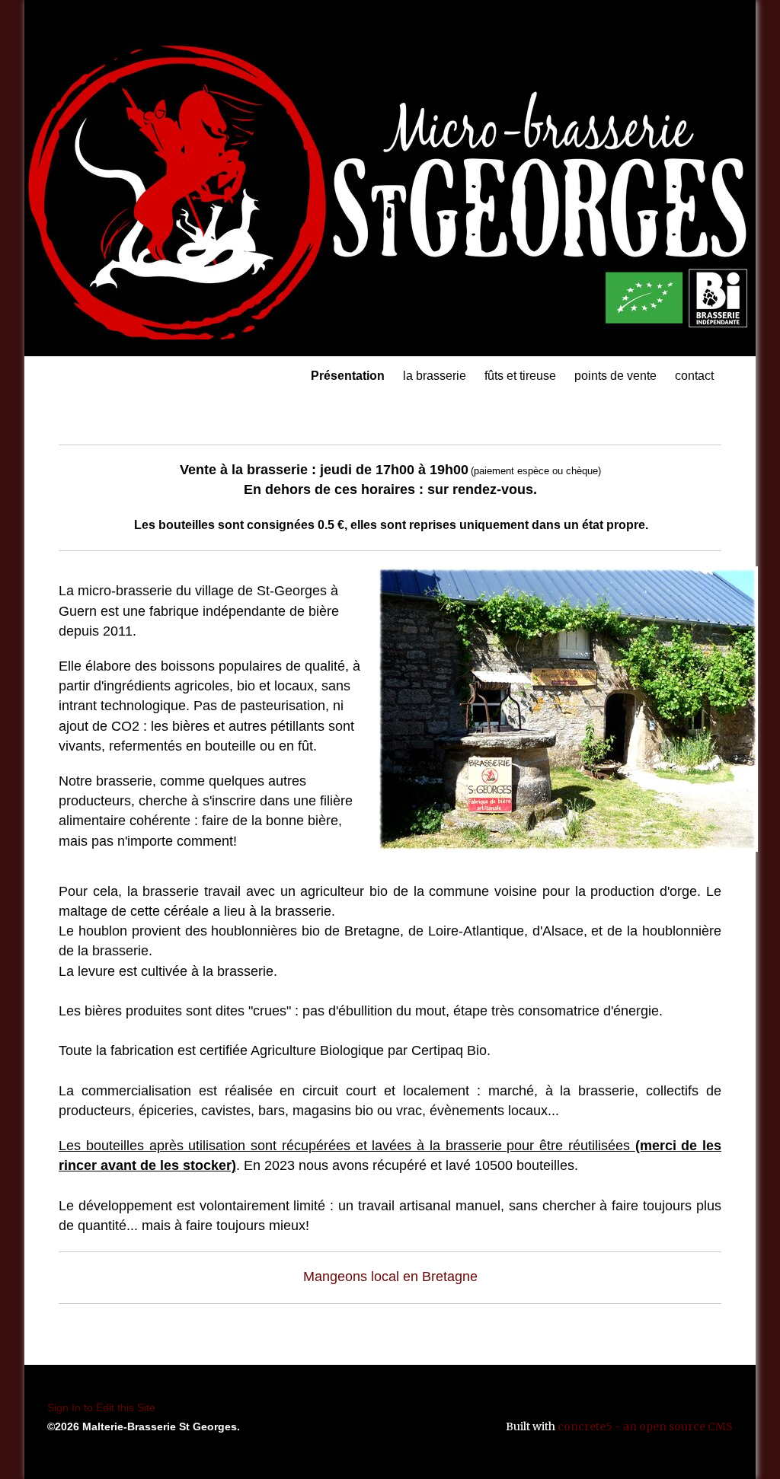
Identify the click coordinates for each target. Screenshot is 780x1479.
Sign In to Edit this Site (101, 1407)
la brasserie (434, 375)
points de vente (615, 375)
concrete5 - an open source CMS (645, 1426)
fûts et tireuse (520, 375)
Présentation (348, 375)
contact (694, 375)
